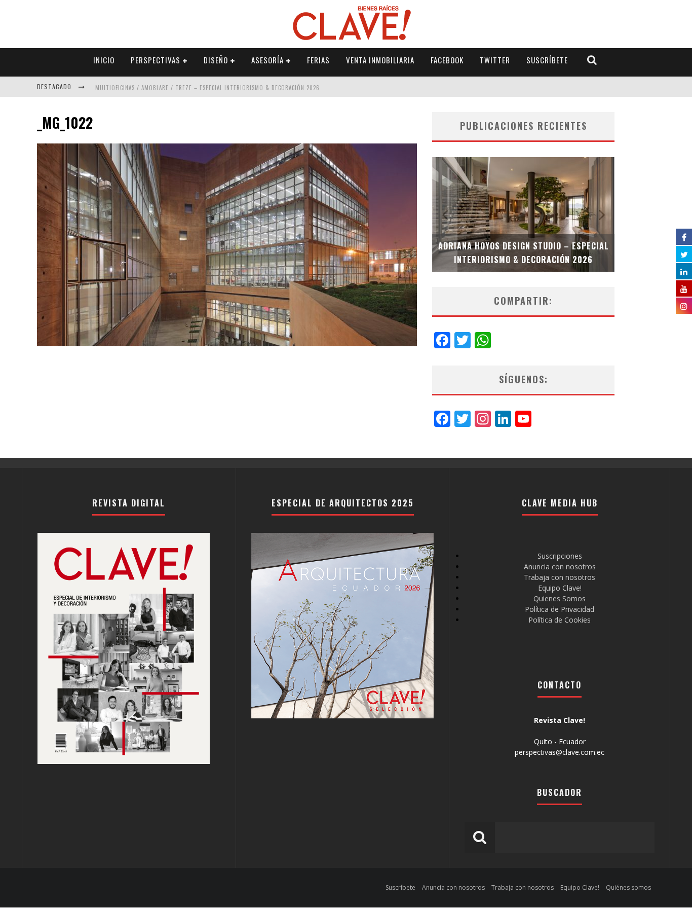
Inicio (103, 59)
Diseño (216, 59)
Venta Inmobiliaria (380, 59)
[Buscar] (592, 60)
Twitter (495, 59)
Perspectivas (155, 59)
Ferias (318, 59)
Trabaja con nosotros (559, 577)
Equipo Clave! (560, 588)
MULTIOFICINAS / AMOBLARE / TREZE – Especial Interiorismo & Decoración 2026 (207, 88)
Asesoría (267, 59)
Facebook (447, 59)
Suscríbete (547, 59)
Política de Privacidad (559, 609)
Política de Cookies (559, 620)
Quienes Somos (559, 598)
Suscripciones (559, 556)
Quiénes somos (628, 887)
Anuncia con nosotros (560, 566)
